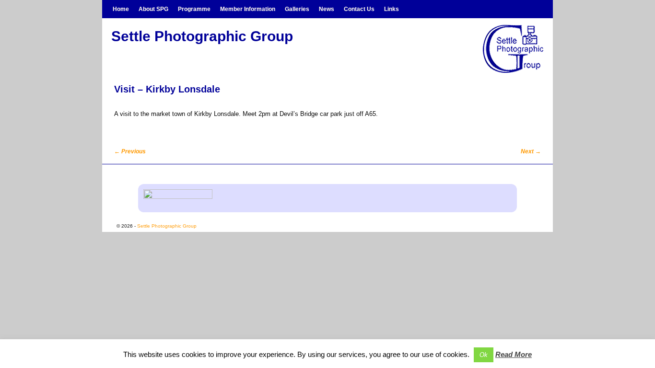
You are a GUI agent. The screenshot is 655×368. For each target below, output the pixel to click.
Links (391, 9)
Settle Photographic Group (202, 36)
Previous (130, 151)
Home (121, 9)
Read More (513, 354)
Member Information (247, 9)
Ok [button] (484, 354)
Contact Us (359, 9)
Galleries (297, 9)
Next (531, 151)
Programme (194, 9)
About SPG (153, 9)
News (326, 9)
